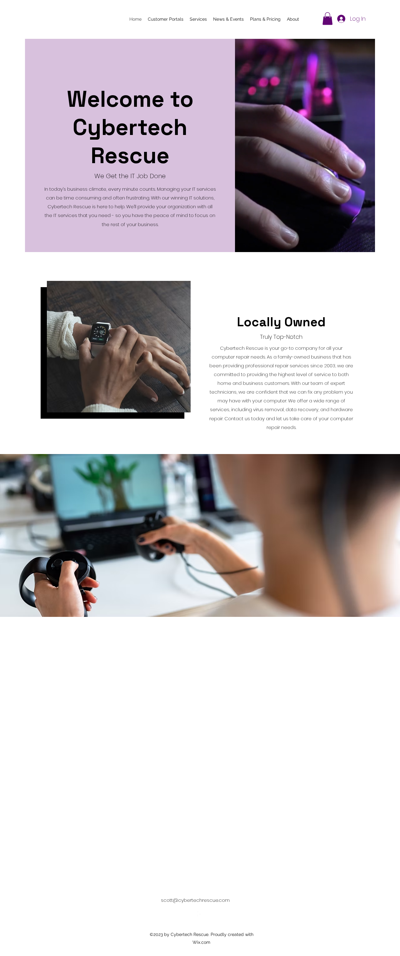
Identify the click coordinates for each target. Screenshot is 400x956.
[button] (327, 18)
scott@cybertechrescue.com (195, 900)
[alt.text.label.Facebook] (281, 19)
